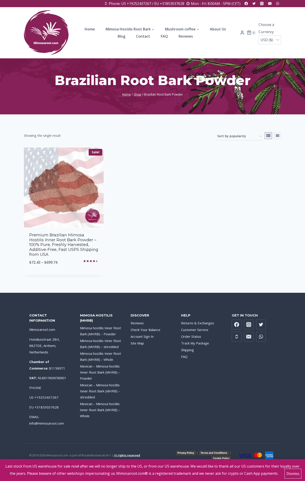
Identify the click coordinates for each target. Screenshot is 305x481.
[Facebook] (246, 3)
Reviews (186, 36)
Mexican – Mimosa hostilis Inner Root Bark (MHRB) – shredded (100, 391)
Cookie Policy (221, 458)
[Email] (269, 3)
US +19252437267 (43, 397)
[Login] (242, 32)
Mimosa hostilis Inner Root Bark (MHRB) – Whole (100, 356)
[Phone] (237, 337)
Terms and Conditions (214, 452)
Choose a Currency (266, 28)
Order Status (191, 336)
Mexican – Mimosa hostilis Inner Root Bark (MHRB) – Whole (100, 410)
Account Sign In (142, 336)
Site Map (137, 343)
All (127, 455)
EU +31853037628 (44, 407)
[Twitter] (254, 3)
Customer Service (194, 329)
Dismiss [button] (292, 473)
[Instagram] (262, 3)
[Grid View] (268, 135)
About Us (218, 29)
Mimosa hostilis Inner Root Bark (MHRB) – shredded (100, 343)
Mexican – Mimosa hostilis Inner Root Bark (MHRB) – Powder (100, 372)
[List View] (277, 135)
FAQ (164, 36)
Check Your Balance (145, 329)
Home (90, 29)
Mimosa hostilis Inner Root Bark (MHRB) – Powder (100, 331)
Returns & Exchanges (197, 323)
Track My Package (195, 343)
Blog (121, 36)
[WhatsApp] (277, 3)
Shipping (187, 350)
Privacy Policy (186, 452)
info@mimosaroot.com (46, 423)
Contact (143, 36)
